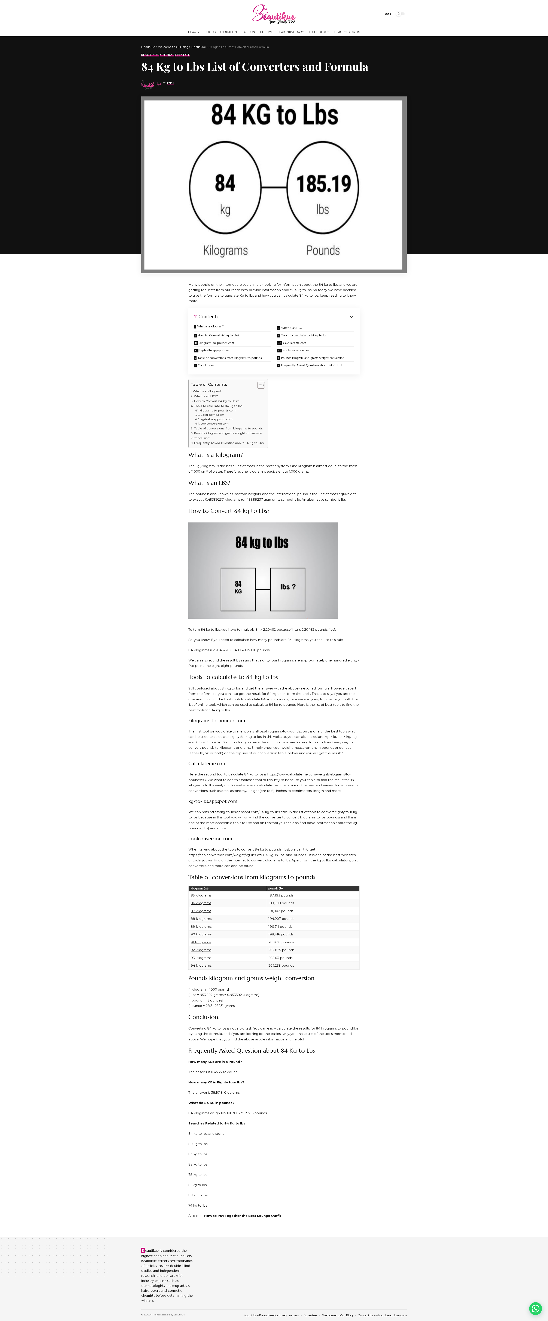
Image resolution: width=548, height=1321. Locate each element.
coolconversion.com (296, 350)
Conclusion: (206, 365)
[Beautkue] (273, 14)
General (167, 54)
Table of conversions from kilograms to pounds (230, 358)
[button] (535, 1308)
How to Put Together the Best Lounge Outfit (242, 1216)
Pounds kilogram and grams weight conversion (312, 358)
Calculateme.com (294, 343)
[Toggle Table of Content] (259, 385)
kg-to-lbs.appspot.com (215, 350)
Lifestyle (182, 54)
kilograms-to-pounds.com (216, 343)
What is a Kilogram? (210, 326)
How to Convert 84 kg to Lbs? (218, 335)
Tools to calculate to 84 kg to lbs (304, 335)
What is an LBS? (291, 328)
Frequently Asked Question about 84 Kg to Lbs (313, 365)
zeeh (170, 83)
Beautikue (150, 54)
